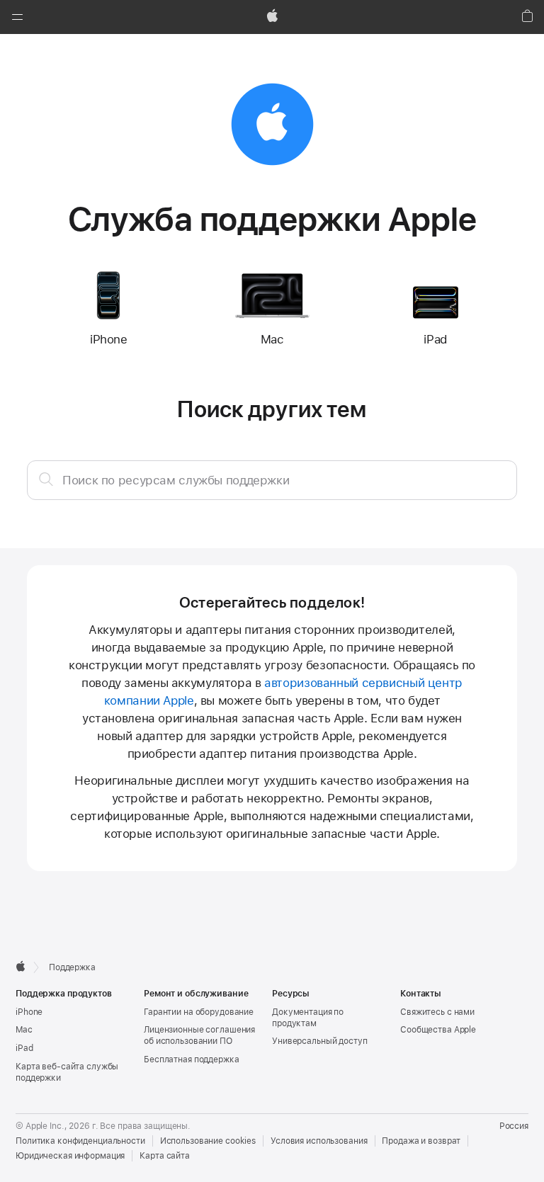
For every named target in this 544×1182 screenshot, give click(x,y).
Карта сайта (165, 1156)
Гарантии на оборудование (199, 1012)
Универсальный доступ (320, 1041)
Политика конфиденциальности (80, 1141)
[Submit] (46, 479)
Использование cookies (208, 1141)
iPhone (29, 1012)
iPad (24, 1048)
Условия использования (319, 1141)
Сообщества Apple (438, 1030)
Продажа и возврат (421, 1141)
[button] (17, 17)
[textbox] (272, 480)
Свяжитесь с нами (437, 1012)
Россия (513, 1126)
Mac (24, 1030)
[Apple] (21, 966)
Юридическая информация (70, 1156)
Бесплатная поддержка (191, 1059)
